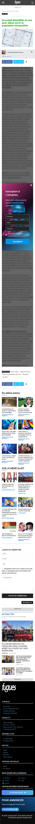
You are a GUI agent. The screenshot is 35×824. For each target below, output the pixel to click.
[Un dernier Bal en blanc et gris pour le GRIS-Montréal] (9, 402)
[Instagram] (19, 778)
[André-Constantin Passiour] (4, 52)
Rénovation (25, 374)
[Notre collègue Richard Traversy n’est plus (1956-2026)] (25, 402)
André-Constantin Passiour (15, 52)
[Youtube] (3, 783)
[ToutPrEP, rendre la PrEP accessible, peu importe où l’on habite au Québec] (8, 671)
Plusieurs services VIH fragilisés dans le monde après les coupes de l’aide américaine (25, 488)
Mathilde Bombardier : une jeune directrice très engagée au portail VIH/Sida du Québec (24, 659)
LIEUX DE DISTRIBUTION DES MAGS (15, 786)
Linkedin (7, 780)
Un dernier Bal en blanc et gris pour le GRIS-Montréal (9, 410)
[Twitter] (19, 780)
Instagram (23, 778)
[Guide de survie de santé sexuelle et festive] (9, 477)
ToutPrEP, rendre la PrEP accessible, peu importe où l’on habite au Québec (24, 670)
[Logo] (17, 2)
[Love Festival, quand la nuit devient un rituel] (9, 449)
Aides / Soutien (15, 371)
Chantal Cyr (21, 493)
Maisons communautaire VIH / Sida (12, 374)
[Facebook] (3, 778)
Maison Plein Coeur (25, 371)
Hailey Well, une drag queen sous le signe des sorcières (9, 433)
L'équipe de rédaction (8, 489)
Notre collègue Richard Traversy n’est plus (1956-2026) (25, 410)
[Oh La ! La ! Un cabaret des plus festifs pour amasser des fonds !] (25, 527)
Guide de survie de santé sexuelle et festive (8, 486)
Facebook (7, 778)
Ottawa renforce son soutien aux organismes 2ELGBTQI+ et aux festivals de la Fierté (9, 512)
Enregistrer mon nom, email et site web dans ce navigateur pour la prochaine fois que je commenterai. (17, 571)
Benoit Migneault (7, 537)
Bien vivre (9, 11)
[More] (26, 62)
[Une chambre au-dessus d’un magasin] (9, 527)
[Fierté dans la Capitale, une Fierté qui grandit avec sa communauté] (25, 425)
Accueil (4, 11)
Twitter (22, 780)
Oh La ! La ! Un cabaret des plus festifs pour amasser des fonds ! (25, 535)
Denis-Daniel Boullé (8, 518)
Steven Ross (22, 513)
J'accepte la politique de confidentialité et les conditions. (18, 235)
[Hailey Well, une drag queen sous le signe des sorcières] (9, 425)
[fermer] (31, 185)
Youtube (7, 783)
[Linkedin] (3, 780)
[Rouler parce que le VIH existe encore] (25, 502)
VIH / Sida (15, 11)
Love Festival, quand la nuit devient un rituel (9, 457)
